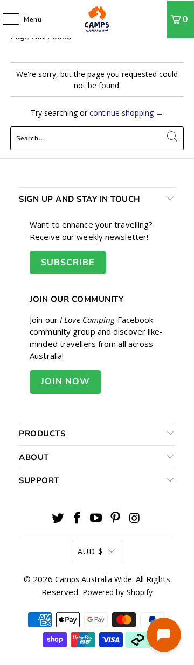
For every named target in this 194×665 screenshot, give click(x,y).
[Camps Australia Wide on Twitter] (58, 518)
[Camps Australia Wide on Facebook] (77, 518)
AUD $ (90, 551)
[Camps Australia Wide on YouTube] (96, 518)
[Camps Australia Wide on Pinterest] (116, 518)
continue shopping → (126, 113)
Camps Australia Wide (93, 579)
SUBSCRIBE (68, 262)
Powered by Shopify (117, 592)
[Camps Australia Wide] (97, 19)
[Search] (155, 19)
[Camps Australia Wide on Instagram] (135, 518)
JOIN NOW (65, 381)
